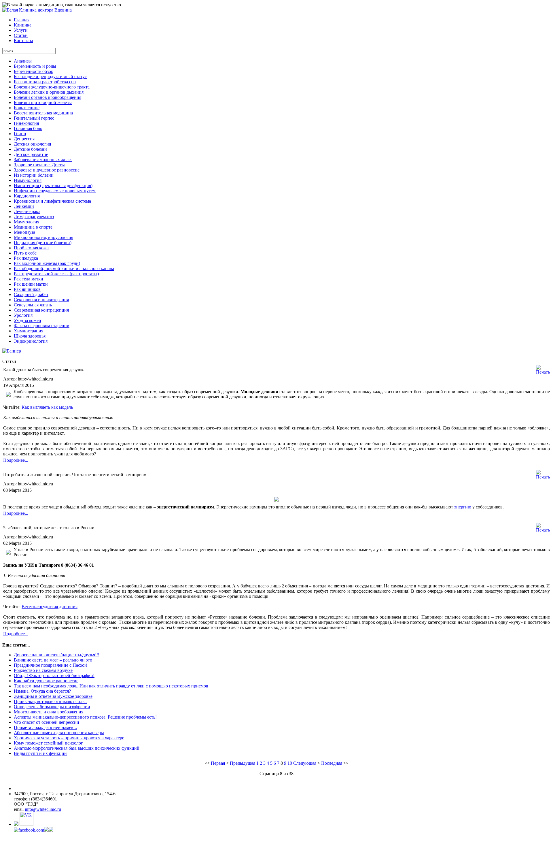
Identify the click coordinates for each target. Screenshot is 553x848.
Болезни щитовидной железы (43, 102)
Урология (23, 315)
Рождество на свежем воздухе (43, 670)
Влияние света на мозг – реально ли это (53, 659)
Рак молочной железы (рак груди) (47, 263)
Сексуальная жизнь (33, 304)
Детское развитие (31, 154)
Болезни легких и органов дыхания (49, 92)
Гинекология (26, 123)
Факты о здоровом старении (41, 325)
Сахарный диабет (31, 294)
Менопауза (24, 232)
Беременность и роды (35, 66)
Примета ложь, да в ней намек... (45, 727)
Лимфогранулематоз (34, 216)
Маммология (26, 221)
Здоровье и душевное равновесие (46, 169)
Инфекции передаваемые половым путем (55, 190)
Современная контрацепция (41, 310)
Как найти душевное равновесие (46, 680)
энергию (462, 506)
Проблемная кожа (31, 247)
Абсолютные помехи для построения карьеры (59, 732)
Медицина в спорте (33, 227)
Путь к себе (25, 252)
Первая (218, 763)
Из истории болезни (34, 175)
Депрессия (24, 138)
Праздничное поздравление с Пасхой (50, 665)
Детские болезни (30, 149)
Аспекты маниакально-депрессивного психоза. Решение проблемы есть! (85, 717)
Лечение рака (27, 211)
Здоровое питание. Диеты (39, 164)
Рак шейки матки (31, 284)
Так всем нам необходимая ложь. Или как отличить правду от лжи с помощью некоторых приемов (111, 685)
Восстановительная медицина (43, 112)
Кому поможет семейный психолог (48, 742)
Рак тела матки (28, 278)
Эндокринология (31, 341)
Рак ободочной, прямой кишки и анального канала (64, 268)
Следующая (304, 763)
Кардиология (27, 195)
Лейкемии (24, 206)
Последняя (331, 763)
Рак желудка (26, 258)
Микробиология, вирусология (43, 237)
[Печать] (543, 372)
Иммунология (27, 180)
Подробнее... (15, 460)
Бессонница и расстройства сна (45, 81)
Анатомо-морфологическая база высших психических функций (76, 748)
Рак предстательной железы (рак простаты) (56, 273)
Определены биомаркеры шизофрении (52, 706)
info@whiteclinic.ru (43, 809)
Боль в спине (26, 107)
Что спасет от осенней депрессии (46, 722)
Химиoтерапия (28, 330)
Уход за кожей (27, 320)
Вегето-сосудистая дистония (49, 606)
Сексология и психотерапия (41, 299)
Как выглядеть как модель (47, 407)
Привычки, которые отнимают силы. (50, 701)
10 (289, 763)
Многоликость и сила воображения (48, 711)
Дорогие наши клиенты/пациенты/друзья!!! (56, 654)
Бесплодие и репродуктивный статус (50, 76)
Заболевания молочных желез (43, 159)
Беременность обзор (33, 71)
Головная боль (28, 128)
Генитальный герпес (34, 118)
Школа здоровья (30, 335)
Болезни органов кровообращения (47, 97)
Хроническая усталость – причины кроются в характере (69, 737)
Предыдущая (242, 763)
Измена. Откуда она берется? (42, 691)
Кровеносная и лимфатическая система (52, 201)
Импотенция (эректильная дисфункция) (53, 185)
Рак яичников (27, 289)
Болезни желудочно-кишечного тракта (52, 86)
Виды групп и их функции (40, 753)
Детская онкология (32, 144)
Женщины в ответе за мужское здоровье (53, 696)
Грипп (20, 133)
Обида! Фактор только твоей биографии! (54, 675)
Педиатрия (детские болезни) (42, 242)
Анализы (23, 61)
